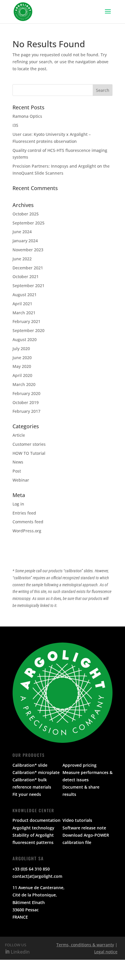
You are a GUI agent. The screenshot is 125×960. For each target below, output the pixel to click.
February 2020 (26, 393)
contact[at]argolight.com (37, 876)
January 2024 (25, 240)
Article (18, 435)
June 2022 (22, 259)
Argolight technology (33, 828)
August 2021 (24, 294)
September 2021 (28, 285)
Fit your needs (26, 794)
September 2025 (28, 223)
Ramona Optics (27, 116)
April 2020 (22, 375)
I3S (15, 125)
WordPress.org (26, 530)
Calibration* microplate (36, 772)
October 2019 (25, 402)
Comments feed (27, 521)
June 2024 (22, 231)
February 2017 (26, 411)
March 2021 (23, 312)
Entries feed (24, 513)
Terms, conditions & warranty (85, 944)
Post (16, 471)
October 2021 (25, 276)
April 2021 (22, 303)
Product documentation (36, 820)
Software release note (84, 828)
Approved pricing (80, 765)
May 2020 (21, 366)
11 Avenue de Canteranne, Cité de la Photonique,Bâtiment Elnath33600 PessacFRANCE (38, 902)
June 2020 (22, 357)
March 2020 (23, 384)
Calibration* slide (29, 765)
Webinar (20, 480)
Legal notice (105, 951)
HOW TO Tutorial (28, 453)
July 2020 (21, 348)
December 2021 (27, 268)
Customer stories (29, 444)
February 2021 (26, 321)
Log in (18, 504)
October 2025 (25, 214)
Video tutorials (77, 820)
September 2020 (28, 330)
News (17, 462)
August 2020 (24, 339)
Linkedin (20, 952)
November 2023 (27, 249)
